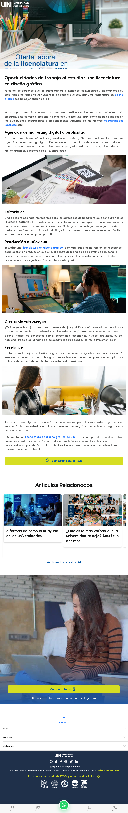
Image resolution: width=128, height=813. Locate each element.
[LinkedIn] (76, 761)
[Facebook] (61, 761)
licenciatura (30, 247)
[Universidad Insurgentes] (64, 756)
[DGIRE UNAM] (75, 784)
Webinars (8, 746)
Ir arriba (64, 722)
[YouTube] (66, 761)
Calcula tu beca (60, 689)
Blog (5, 728)
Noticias (7, 737)
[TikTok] (56, 761)
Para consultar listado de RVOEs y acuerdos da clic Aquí (62, 776)
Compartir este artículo (67, 460)
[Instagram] (51, 761)
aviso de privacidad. (109, 770)
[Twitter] (71, 761)
